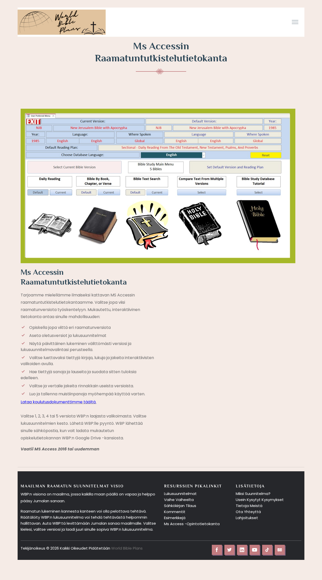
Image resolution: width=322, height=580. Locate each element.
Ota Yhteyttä (248, 511)
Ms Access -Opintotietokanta (192, 523)
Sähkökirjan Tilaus (180, 505)
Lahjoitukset (247, 517)
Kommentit (174, 511)
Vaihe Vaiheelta (179, 499)
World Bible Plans (127, 548)
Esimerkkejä (174, 517)
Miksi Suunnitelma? (253, 493)
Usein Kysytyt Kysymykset (260, 499)
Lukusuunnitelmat (180, 493)
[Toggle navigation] (295, 22)
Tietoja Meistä (249, 505)
